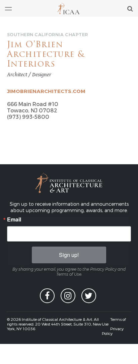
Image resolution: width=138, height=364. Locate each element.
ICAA (69, 8)
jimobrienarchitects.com (46, 91)
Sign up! (69, 255)
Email (14, 219)
